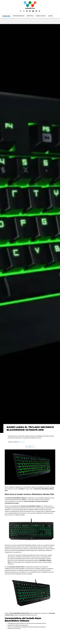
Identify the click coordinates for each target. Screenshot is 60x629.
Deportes (30, 16)
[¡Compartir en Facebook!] (26, 446)
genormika (22, 442)
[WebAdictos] (30, 5)
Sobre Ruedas (41, 16)
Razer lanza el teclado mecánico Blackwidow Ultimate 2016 (30, 428)
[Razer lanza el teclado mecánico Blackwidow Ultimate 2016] (30, 228)
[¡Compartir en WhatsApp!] (33, 446)
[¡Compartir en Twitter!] (30, 446)
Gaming (50, 16)
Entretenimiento (18, 16)
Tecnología (6, 16)
